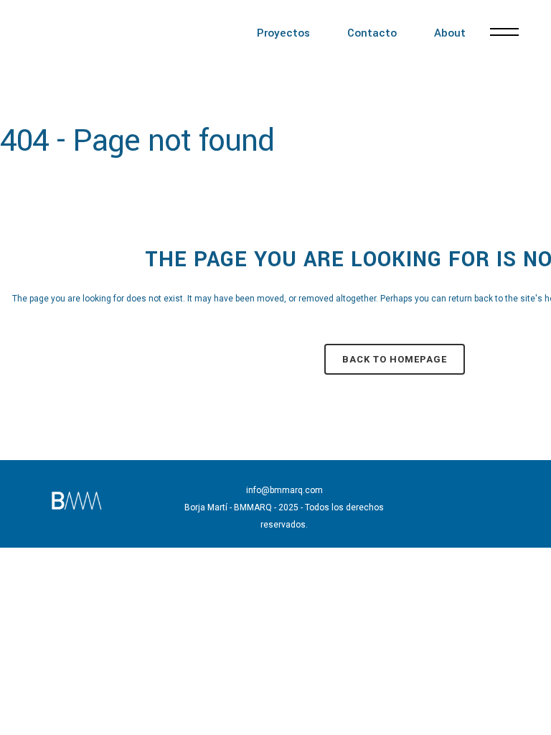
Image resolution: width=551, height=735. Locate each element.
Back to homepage (394, 359)
